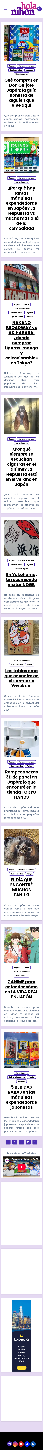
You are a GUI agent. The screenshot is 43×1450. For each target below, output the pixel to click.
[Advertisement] (21, 1272)
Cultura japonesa (26, 66)
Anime (26, 304)
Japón (12, 66)
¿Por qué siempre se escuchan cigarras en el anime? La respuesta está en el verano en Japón (21, 466)
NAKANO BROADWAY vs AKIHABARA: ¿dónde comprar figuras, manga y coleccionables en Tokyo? (21, 343)
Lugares (29, 70)
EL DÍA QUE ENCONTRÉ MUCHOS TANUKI (21, 887)
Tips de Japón (21, 74)
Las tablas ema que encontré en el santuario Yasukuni (21, 678)
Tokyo (30, 316)
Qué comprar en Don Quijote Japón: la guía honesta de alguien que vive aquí (21, 92)
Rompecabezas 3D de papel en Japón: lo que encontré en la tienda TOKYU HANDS (21, 784)
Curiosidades (16, 70)
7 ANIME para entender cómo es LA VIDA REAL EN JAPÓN (21, 989)
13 (28, 1142)
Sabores (21, 1081)
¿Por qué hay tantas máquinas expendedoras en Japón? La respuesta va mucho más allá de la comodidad (21, 208)
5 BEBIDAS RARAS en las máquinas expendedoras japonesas (21, 1097)
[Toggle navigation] (5, 9)
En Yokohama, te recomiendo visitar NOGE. (21, 580)
